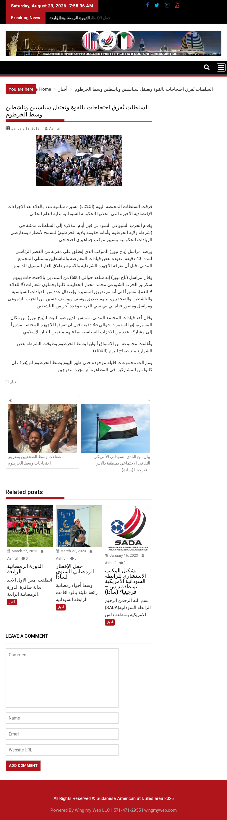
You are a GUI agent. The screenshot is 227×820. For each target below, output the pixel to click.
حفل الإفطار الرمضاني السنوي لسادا (80, 17)
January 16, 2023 (124, 555)
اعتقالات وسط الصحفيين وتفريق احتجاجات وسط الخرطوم (35, 459)
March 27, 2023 (25, 551)
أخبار (13, 382)
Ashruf (54, 128)
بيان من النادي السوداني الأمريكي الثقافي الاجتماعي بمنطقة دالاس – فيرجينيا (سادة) (121, 463)
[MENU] (221, 67)
